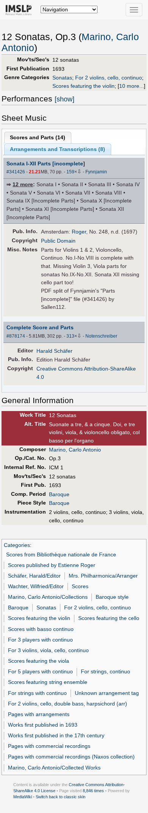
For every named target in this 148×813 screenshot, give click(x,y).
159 (70, 171)
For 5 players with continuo (40, 671)
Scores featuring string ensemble (47, 682)
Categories (17, 545)
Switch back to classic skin (60, 796)
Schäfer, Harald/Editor (34, 576)
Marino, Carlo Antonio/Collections (48, 597)
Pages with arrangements (38, 714)
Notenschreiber (101, 336)
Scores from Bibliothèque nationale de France (61, 554)
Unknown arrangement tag (107, 693)
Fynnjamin (96, 171)
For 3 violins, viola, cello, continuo (48, 650)
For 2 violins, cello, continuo (108, 78)
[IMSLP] (20, 9)
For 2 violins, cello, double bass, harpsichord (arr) (67, 704)
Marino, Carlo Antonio (75, 450)
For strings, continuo (105, 671)
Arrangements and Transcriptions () (57, 149)
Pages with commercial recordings (49, 746)
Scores (80, 586)
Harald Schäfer (54, 351)
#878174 (15, 336)
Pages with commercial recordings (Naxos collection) (71, 757)
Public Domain (58, 241)
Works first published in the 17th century (56, 735)
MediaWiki (22, 796)
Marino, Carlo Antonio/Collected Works (54, 768)
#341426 (15, 171)
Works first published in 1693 (42, 725)
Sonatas (62, 78)
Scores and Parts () (37, 137)
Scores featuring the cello (108, 618)
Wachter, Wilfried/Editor (36, 586)
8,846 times (93, 790)
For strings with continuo (37, 693)
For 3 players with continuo (40, 640)
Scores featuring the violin (83, 86)
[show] (64, 99)
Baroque (59, 494)
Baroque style (112, 597)
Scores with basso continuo (41, 629)
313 (70, 336)
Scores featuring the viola (38, 661)
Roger (79, 232)
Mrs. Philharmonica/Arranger (103, 576)
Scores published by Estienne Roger (51, 565)
